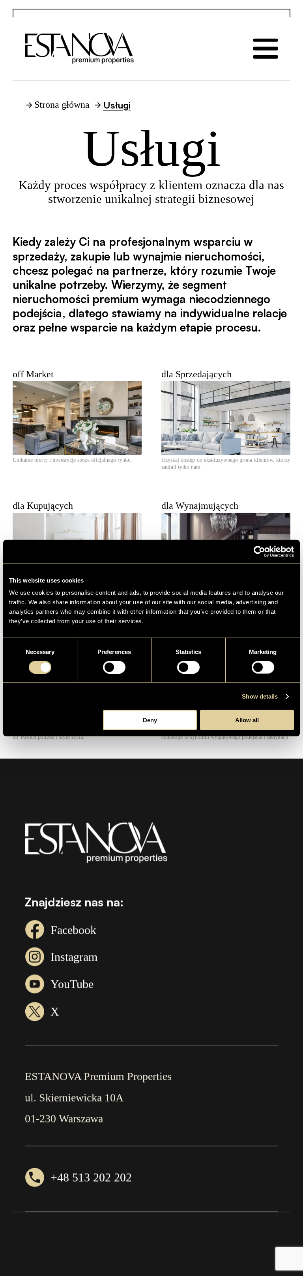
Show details (260, 696)
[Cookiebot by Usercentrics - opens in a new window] (259, 551)
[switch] (114, 667)
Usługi (117, 105)
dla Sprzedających (196, 374)
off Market (33, 374)
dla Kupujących (43, 505)
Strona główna (62, 104)
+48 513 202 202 (91, 1177)
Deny (150, 720)
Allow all (247, 720)
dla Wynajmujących (199, 505)
